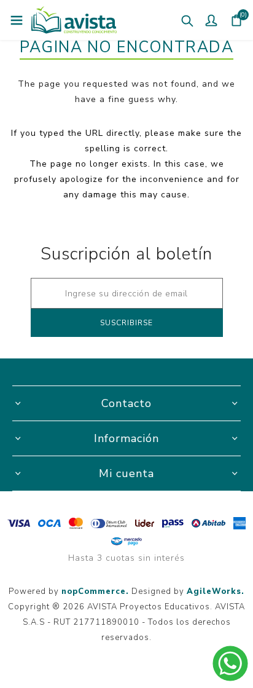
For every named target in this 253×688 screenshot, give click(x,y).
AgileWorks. (215, 591)
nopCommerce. (95, 591)
